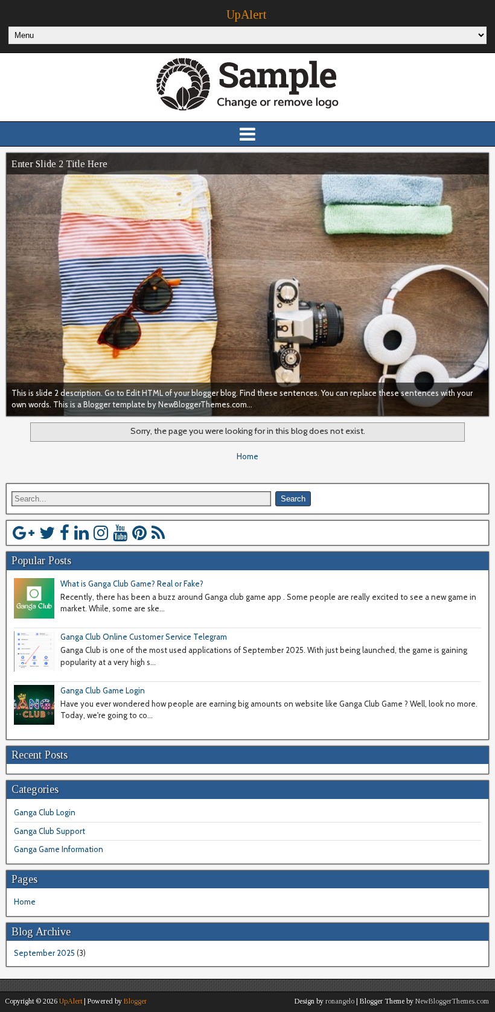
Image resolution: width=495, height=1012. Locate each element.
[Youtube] (120, 533)
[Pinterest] (139, 533)
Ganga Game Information (58, 849)
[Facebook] (64, 533)
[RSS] (158, 533)
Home (247, 456)
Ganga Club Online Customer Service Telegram (143, 636)
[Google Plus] (23, 533)
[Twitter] (47, 533)
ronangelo (339, 1001)
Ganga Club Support (49, 831)
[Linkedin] (81, 533)
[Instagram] (101, 533)
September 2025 (44, 953)
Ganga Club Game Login (102, 690)
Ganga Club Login (44, 812)
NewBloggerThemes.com (452, 1001)
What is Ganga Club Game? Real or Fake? (131, 583)
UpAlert (246, 14)
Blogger (135, 1001)
